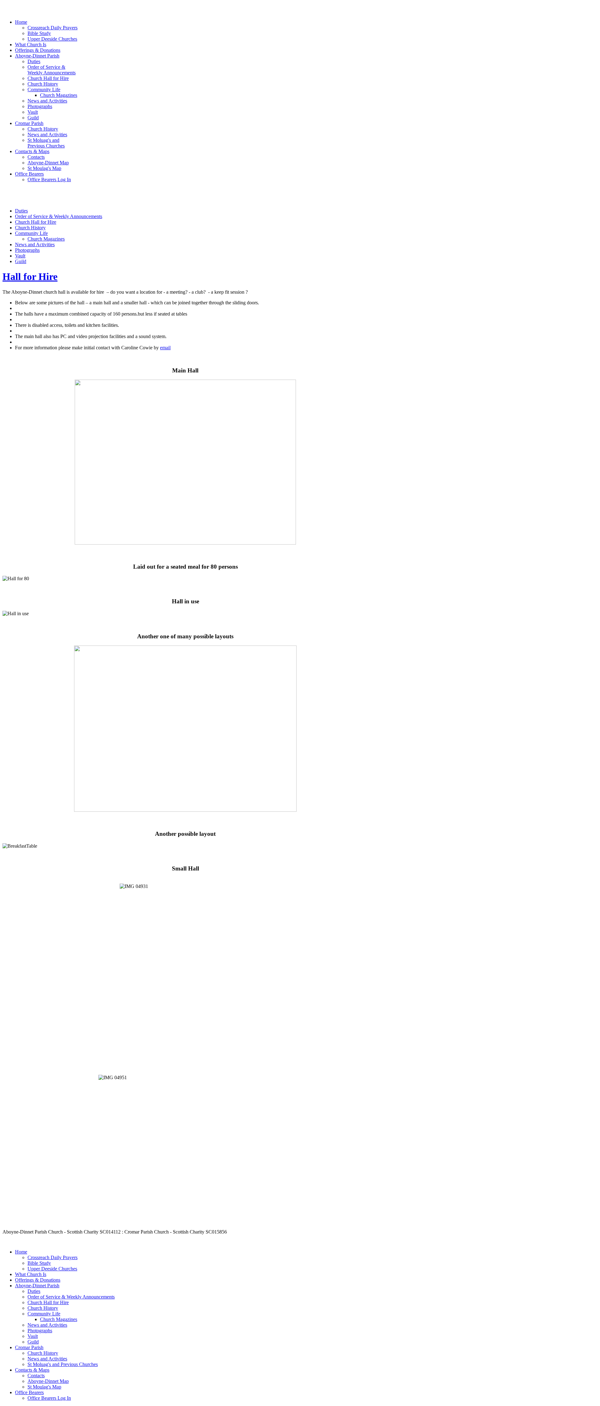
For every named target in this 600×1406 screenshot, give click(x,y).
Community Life (31, 233)
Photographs (27, 250)
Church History (30, 227)
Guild (20, 261)
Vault (20, 255)
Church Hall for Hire (35, 222)
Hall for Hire (30, 276)
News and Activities (35, 244)
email (165, 347)
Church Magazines (46, 239)
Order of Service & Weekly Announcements (58, 216)
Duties (21, 210)
